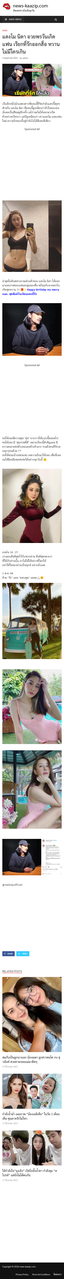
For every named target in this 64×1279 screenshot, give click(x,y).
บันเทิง (4, 30)
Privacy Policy (22, 1274)
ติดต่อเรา (58, 1274)
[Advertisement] (32, 163)
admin (25, 58)
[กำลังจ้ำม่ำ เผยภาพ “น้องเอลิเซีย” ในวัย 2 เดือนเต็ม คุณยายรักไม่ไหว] (32, 1109)
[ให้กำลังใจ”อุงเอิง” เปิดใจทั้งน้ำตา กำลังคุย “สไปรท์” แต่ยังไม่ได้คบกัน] (32, 1166)
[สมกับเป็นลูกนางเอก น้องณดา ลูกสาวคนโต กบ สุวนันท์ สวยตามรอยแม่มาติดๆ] (32, 1053)
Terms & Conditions (41, 1274)
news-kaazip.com (30, 5)
